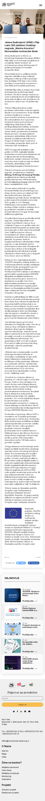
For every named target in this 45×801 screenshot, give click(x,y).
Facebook (35, 563)
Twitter (22, 563)
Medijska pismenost (10, 767)
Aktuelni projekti (9, 789)
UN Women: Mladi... (7, 557)
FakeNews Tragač (20, 182)
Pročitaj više (28, 601)
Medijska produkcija (10, 773)
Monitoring (6, 776)
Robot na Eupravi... (37, 557)
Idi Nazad (10, 14)
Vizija (4, 757)
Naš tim (5, 751)
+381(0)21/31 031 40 (33, 731)
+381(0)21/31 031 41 (10, 734)
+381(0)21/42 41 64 (14, 731)
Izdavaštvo (6, 779)
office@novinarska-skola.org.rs (15, 741)
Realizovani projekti (10, 792)
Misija (4, 754)
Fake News (7, 770)
